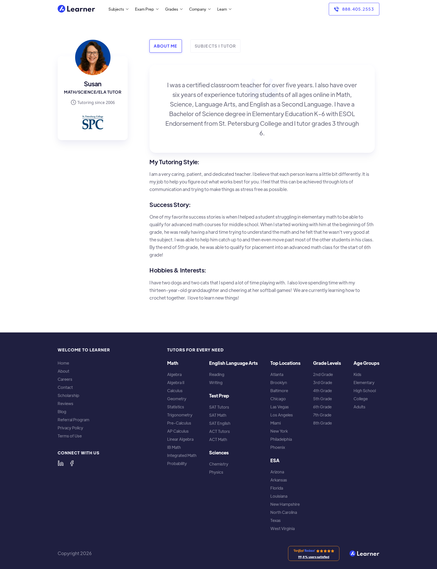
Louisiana (278, 496)
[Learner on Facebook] (72, 463)
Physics (216, 472)
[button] (117, 9)
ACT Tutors (219, 431)
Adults (359, 406)
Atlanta (276, 374)
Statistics (175, 406)
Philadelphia (281, 439)
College (361, 398)
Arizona (277, 471)
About (63, 371)
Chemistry (218, 464)
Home (63, 363)
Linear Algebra (180, 439)
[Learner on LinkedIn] (61, 463)
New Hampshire (285, 504)
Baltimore (279, 390)
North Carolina (283, 512)
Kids (357, 374)
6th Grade (322, 406)
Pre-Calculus (179, 423)
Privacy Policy (70, 427)
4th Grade (322, 390)
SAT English (219, 423)
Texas (275, 520)
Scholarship (68, 395)
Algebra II (175, 382)
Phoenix (277, 447)
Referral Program (73, 419)
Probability (177, 463)
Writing (216, 382)
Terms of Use (70, 435)
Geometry (176, 398)
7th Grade (322, 414)
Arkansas (278, 479)
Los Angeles (281, 414)
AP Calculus (178, 431)
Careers (65, 379)
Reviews (65, 403)
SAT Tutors (219, 407)
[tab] (165, 46)
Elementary (364, 382)
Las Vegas (279, 406)
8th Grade (322, 423)
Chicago (278, 398)
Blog (62, 411)
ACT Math (218, 439)
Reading (216, 374)
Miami (275, 423)
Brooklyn (278, 382)
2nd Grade (323, 374)
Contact (65, 387)
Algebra (174, 374)
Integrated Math (181, 455)
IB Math (174, 447)
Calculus (175, 390)
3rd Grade (322, 382)
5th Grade (322, 398)
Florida (276, 488)
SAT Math (217, 415)
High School (365, 390)
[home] (76, 9)
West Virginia (282, 528)
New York (279, 431)
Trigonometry (179, 414)
